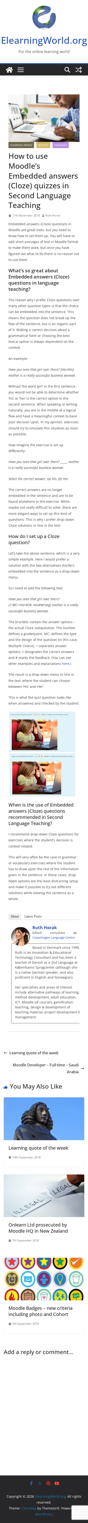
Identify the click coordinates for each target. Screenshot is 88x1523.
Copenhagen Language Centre (53, 937)
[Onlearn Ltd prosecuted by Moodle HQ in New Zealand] (44, 1177)
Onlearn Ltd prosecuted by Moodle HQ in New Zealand (38, 1228)
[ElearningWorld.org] (9, 69)
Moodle (43, 145)
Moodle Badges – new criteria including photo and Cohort (40, 1311)
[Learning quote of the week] (44, 1100)
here (65, 663)
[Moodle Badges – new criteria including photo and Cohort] (44, 1261)
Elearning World (21, 145)
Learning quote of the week (33, 1052)
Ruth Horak (53, 215)
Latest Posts (33, 916)
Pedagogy (60, 145)
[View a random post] (78, 69)
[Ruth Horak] (20, 930)
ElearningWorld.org (44, 40)
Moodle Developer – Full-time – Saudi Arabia (46, 1068)
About (15, 916)
